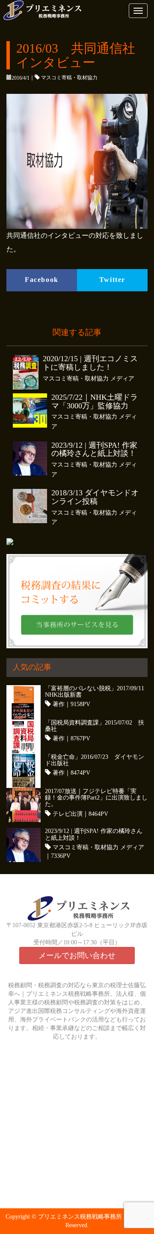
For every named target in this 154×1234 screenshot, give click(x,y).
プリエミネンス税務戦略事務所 (80, 1216)
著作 (59, 704)
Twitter (112, 279)
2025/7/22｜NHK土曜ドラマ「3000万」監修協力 (94, 401)
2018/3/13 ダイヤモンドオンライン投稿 (95, 497)
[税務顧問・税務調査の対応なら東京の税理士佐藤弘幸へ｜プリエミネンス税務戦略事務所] (53, 10)
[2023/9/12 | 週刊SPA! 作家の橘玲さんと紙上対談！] (32, 458)
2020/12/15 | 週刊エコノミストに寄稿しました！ (90, 363)
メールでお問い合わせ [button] (77, 955)
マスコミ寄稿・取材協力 (69, 78)
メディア (122, 378)
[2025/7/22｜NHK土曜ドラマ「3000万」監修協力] (32, 410)
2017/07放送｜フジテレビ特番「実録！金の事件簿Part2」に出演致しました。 (96, 798)
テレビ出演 (68, 814)
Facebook (42, 279)
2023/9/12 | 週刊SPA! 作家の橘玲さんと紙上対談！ (94, 449)
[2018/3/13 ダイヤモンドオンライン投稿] (32, 506)
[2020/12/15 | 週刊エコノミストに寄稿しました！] (28, 372)
